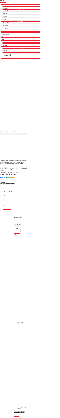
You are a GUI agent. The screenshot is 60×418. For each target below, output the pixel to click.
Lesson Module (15, 174)
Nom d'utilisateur (16, 228)
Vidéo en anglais (5, 24)
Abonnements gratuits (5, 50)
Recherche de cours (6, 7)
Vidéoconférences (6, 10)
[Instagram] (10, 177)
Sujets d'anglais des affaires (17, 224)
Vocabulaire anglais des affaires (6, 22)
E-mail (15, 220)
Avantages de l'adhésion (5, 47)
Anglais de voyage (5, 15)
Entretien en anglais (5, 13)
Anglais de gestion (5, 16)
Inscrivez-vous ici (16, 234)
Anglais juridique (5, 27)
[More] (13, 177)
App (2, 36)
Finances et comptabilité (5, 25)
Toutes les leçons (5, 5)
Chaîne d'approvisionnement (6, 30)
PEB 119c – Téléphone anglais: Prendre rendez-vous (21, 322)
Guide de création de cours (7, 44)
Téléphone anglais (5, 12)
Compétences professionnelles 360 (6, 18)
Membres (3, 39)
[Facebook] (1, 177)
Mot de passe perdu (16, 235)
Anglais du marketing (5, 28)
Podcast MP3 (4, 175)
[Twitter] (3, 177)
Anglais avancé (4, 19)
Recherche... (1, 1)
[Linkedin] (6, 177)
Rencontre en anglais (5, 8)
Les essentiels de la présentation (6, 34)
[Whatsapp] (8, 177)
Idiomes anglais (24, 167)
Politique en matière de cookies (7, 55)
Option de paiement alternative (7, 49)
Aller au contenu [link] (2, 0)
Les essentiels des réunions (6, 33)
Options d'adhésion (5, 45)
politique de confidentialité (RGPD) (8, 54)
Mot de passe (15, 230)
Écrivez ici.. (4, 194)
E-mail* (4, 205)
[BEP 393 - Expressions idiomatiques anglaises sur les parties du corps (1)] (23, 155)
